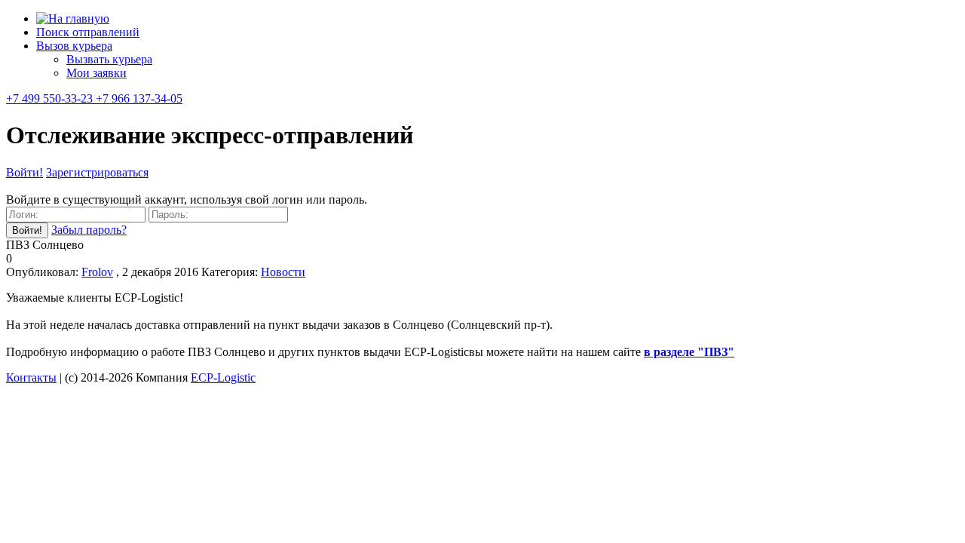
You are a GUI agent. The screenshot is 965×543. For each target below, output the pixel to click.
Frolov (97, 271)
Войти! (24, 172)
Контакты (31, 377)
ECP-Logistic (223, 377)
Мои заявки (96, 72)
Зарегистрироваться (97, 172)
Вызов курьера (74, 45)
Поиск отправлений (87, 32)
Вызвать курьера (109, 59)
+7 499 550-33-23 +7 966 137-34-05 (94, 98)
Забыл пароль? (89, 229)
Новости (283, 271)
